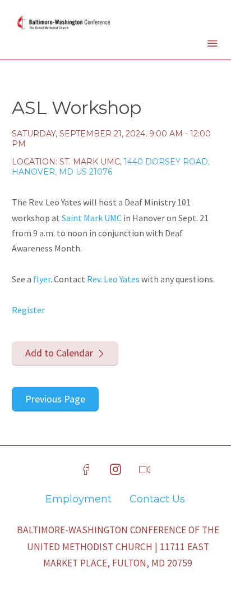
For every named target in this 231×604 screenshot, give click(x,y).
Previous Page (55, 398)
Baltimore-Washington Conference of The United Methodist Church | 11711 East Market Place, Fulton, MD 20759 (118, 547)
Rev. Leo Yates (113, 279)
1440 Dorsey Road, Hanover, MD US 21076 (111, 167)
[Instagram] (115, 470)
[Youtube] (144, 470)
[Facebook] (86, 470)
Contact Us (157, 499)
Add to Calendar (59, 352)
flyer (41, 279)
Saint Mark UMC (92, 217)
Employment (78, 499)
